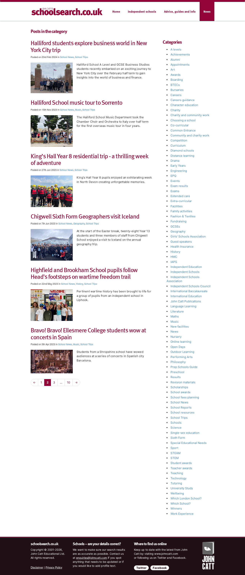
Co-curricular (180, 125)
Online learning (181, 341)
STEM (175, 458)
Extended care (180, 196)
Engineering (179, 171)
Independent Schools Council (191, 286)
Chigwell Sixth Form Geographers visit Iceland (85, 216)
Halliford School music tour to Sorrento (76, 102)
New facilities (180, 326)
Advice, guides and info (180, 11)
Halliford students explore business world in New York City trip (89, 46)
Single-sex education (185, 433)
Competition (179, 140)
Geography (79, 223)
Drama (175, 160)
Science (176, 427)
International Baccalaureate (189, 291)
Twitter (141, 568)
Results (176, 377)
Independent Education (186, 267)
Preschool (177, 372)
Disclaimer (37, 567)
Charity (175, 110)
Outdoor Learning (182, 352)
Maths (175, 316)
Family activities (181, 211)
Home (116, 11)
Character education (184, 105)
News (207, 11)
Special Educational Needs (189, 443)
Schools (176, 422)
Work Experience (182, 513)
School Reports (181, 407)
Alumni (175, 59)
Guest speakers (181, 241)
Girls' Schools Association (188, 236)
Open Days (178, 347)
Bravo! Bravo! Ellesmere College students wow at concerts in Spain (88, 333)
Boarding (177, 80)
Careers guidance (183, 100)
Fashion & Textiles (183, 216)
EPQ (173, 176)
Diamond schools (182, 150)
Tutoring (176, 483)
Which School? (181, 503)
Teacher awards (181, 468)
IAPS (174, 262)
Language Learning (183, 306)
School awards (180, 392)
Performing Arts (182, 357)
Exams (175, 191)
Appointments (180, 64)
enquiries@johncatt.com (91, 557)
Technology (178, 478)
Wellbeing (177, 493)
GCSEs (175, 226)
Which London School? (186, 498)
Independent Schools (185, 272)
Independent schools (142, 11)
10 (68, 382)
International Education (186, 296)
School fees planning (185, 397)
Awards (175, 75)
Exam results (179, 186)
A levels (176, 49)
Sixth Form (178, 438)
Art (173, 69)
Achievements (180, 54)
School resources (182, 412)
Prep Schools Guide (184, 367)
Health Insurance (182, 246)
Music (78, 109)
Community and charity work (190, 135)
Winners (176, 508)
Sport (174, 448)
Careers (176, 95)
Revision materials (183, 382)
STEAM (175, 453)
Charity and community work (190, 115)
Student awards (181, 463)
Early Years (178, 165)
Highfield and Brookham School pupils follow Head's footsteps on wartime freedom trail (84, 273)
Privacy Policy (54, 567)
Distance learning (182, 155)
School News (67, 57)
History (79, 283)
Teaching (177, 473)
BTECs (175, 85)
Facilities (177, 206)
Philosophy (178, 362)
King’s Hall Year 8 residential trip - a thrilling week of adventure (89, 159)
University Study (182, 488)
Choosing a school (183, 120)
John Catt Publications (186, 301)
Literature (177, 311)
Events (175, 181)
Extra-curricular (181, 201)
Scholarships (179, 387)
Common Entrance (183, 130)
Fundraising (178, 221)
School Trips (81, 57)
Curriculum (178, 145)
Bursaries (177, 90)
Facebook (160, 568)
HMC (174, 257)
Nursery (176, 336)
